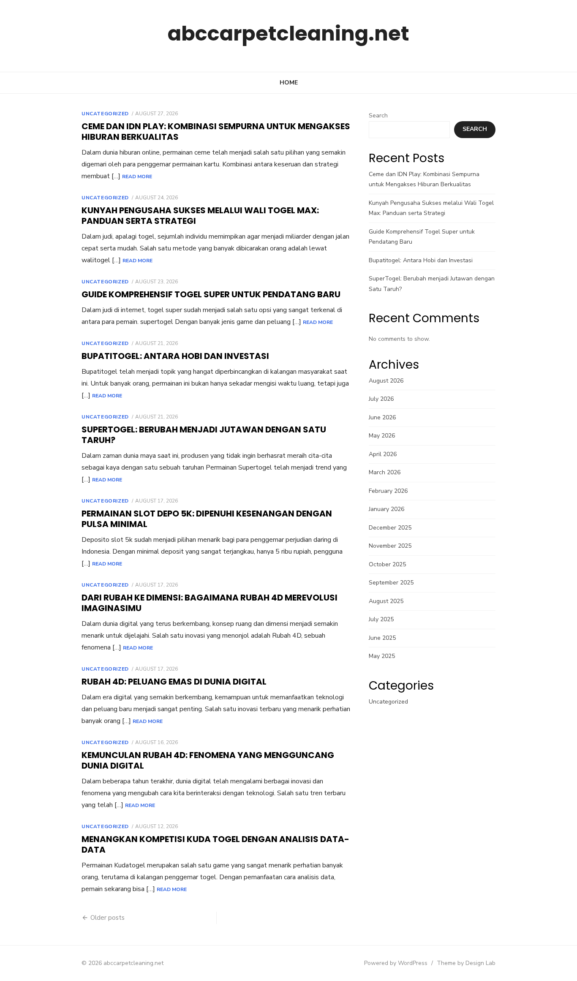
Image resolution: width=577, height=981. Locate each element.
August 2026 (386, 381)
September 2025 (391, 583)
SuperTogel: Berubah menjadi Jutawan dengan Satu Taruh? (204, 435)
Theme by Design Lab (466, 963)
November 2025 (390, 546)
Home (289, 83)
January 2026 (386, 509)
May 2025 (382, 656)
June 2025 (382, 638)
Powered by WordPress (395, 963)
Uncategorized (105, 113)
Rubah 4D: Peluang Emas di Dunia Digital (174, 682)
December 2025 (390, 528)
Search (378, 115)
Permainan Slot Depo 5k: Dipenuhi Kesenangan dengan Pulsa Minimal (207, 519)
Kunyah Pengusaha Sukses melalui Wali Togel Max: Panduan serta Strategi (200, 215)
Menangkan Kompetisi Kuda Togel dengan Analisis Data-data (215, 844)
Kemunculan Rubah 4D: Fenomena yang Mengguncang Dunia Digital (208, 760)
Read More (137, 176)
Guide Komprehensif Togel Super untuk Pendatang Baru (211, 294)
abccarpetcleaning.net (288, 33)
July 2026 (381, 399)
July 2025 (381, 619)
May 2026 (382, 436)
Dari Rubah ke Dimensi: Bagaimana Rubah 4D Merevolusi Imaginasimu (209, 603)
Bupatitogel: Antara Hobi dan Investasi (175, 356)
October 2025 (387, 564)
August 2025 (386, 601)
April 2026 (383, 454)
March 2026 (384, 472)
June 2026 (382, 417)
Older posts (107, 917)
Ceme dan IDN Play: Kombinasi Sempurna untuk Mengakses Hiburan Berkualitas (216, 131)
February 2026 (388, 491)
